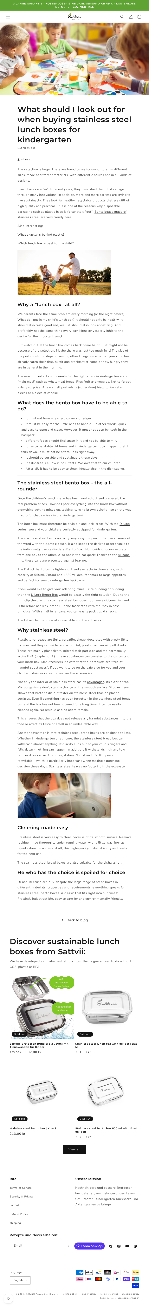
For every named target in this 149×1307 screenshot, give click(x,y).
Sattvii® (30, 1294)
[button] (8, 16)
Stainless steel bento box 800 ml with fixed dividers (106, 1130)
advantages (95, 682)
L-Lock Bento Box (44, 595)
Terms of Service (21, 1188)
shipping (15, 1223)
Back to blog (77, 920)
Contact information (128, 1298)
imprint (14, 1205)
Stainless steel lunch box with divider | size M (106, 1045)
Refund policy (69, 1293)
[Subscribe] (68, 1245)
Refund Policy (19, 1214)
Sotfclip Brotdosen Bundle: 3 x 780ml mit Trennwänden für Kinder (39, 1045)
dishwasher (112, 862)
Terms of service (109, 1293)
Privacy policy (88, 1293)
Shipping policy (130, 1293)
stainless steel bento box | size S (33, 1128)
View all (74, 1149)
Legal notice (107, 1298)
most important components (45, 376)
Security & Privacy (22, 1196)
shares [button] (25, 159)
